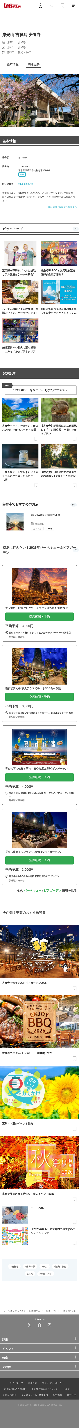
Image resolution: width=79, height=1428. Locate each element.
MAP (22, 174)
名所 (30, 1273)
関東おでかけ (36, 1310)
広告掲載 (57, 1394)
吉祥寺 (15, 1266)
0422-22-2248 (25, 183)
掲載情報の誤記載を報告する (62, 207)
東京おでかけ (69, 1310)
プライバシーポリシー (53, 1382)
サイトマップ (16, 1382)
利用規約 (32, 1382)
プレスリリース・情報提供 (34, 1394)
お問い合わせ (9, 1394)
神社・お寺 (46, 1273)
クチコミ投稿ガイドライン (44, 1388)
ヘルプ (66, 1388)
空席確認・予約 (39, 616)
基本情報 (9, 140)
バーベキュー (33, 890)
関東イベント (53, 1310)
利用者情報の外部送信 (15, 1388)
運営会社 (71, 1394)
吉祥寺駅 (30, 1266)
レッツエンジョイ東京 (15, 1310)
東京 (45, 1266)
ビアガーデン (52, 890)
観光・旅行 (60, 1266)
